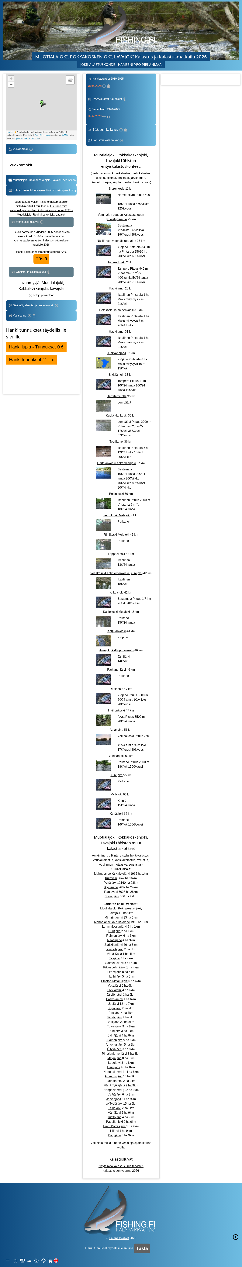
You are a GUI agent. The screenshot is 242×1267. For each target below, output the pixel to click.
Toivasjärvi (114, 1026)
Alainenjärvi (114, 1040)
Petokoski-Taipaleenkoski (116, 310)
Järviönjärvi (114, 994)
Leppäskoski (116, 554)
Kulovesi (111, 878)
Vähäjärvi (114, 1112)
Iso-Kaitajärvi (114, 949)
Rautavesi (111, 891)
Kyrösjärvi (111, 887)
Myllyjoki (116, 794)
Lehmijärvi (114, 972)
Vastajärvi (114, 985)
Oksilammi (114, 990)
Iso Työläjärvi (114, 1103)
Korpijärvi (114, 1135)
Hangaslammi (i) (114, 1090)
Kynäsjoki (116, 813)
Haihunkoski (116, 710)
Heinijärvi (113, 1067)
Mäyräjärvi (114, 1058)
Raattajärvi (114, 940)
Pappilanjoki (114, 1121)
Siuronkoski (117, 188)
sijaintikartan (142, 1142)
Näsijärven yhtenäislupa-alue (116, 240)
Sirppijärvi (114, 1008)
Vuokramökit (20, 149)
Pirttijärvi (114, 1012)
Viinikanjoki (116, 755)
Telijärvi (114, 958)
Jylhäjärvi (114, 1035)
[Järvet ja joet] (29, 1260)
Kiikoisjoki (116, 592)
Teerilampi (116, 441)
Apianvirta (116, 729)
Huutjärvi (114, 931)
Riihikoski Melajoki (116, 534)
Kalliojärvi (114, 1108)
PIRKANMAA (152, 64)
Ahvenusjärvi (114, 1044)
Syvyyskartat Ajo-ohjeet (107, 98)
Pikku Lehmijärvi (114, 967)
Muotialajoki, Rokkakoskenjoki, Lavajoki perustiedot (44, 180)
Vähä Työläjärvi (114, 1085)
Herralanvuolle (116, 396)
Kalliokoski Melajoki (116, 611)
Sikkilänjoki (116, 374)
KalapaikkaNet (119, 1238)
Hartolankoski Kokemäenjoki (116, 463)
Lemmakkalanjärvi (114, 926)
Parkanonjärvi (116, 669)
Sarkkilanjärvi (113, 944)
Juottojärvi (114, 1117)
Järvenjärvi (113, 1099)
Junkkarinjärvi (116, 353)
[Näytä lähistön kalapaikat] (43, 1260)
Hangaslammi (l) (114, 1071)
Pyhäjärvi (110, 882)
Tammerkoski (116, 262)
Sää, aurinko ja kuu (105, 129)
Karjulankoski (116, 631)
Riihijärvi (114, 1031)
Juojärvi (113, 1003)
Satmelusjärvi (114, 962)
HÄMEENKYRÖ (129, 64)
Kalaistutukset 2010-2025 (106, 82)
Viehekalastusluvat (27, 221)
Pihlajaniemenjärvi (114, 1053)
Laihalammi (114, 1080)
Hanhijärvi (114, 976)
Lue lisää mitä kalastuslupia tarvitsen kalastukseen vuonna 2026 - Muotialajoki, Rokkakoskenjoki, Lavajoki (41, 210)
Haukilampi (116, 288)
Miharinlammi (114, 917)
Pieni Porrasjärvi (114, 1126)
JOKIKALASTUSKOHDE (99, 64)
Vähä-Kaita (114, 953)
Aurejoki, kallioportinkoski (116, 650)
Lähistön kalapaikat (105, 140)
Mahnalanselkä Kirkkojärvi (112, 873)
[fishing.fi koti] (15, 1260)
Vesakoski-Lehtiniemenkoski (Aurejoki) (116, 573)
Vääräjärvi (114, 1094)
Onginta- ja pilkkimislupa (31, 271)
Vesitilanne (20, 315)
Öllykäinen (114, 1049)
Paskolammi (114, 999)
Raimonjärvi (114, 935)
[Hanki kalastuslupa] (50, 1260)
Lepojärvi (114, 1062)
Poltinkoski (116, 493)
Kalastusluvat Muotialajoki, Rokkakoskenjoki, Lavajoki (44, 190)
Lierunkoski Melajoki (116, 515)
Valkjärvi (113, 1021)
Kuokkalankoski (116, 415)
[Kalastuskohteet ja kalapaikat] (22, 1260)
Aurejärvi (116, 775)
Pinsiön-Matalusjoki (114, 981)
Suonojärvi (112, 896)
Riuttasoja (116, 689)
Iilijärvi (114, 1130)
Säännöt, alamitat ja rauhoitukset (33, 305)
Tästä (41, 258)
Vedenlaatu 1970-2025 (104, 113)
